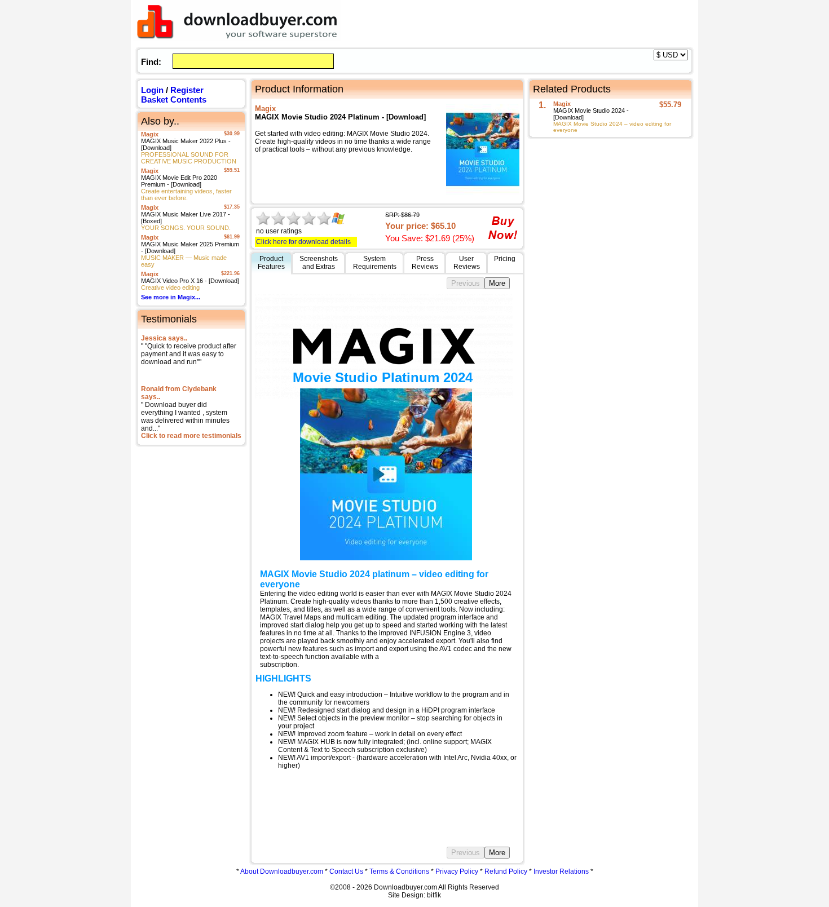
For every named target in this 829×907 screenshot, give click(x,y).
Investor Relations (561, 871)
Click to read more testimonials (191, 436)
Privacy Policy (456, 871)
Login (152, 90)
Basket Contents (173, 99)
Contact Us (346, 871)
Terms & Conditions (399, 871)
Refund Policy (505, 871)
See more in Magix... (170, 297)
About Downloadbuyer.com (281, 871)
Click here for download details (303, 242)
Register (187, 90)
